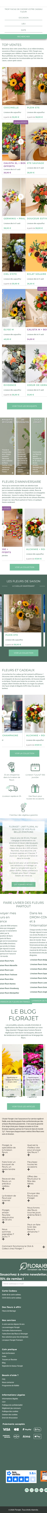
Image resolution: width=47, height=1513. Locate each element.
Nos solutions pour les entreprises (15, 1337)
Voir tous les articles (23, 1106)
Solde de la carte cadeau (11, 1295)
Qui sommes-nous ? (23, 884)
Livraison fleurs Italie (38, 978)
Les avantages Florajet (11, 1327)
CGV (4, 1402)
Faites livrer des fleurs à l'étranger (15, 1334)
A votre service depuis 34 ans (13, 1324)
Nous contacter (8, 1382)
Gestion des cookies (9, 1415)
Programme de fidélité (10, 1386)
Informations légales (10, 1399)
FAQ (3, 1379)
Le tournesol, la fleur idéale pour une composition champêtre (12, 1088)
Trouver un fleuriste (9, 1360)
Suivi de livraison (8, 1353)
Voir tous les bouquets (24, 406)
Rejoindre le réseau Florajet (12, 1366)
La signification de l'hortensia (33, 1088)
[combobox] (23, 17)
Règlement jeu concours (11, 1408)
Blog (4, 1363)
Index (4, 1356)
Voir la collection (24, 567)
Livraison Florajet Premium (12, 1340)
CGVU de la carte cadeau (11, 1298)
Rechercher (23, 36)
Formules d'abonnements (12, 1330)
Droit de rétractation (10, 1418)
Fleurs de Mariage (9, 1311)
